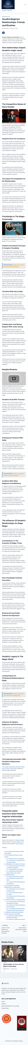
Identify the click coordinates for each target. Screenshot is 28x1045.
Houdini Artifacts (16, 842)
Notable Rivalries (9, 874)
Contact (4, 1003)
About (3, 1001)
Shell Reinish (6, 28)
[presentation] (14, 953)
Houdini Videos (19, 843)
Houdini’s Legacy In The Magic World (14, 899)
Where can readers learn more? (16, 919)
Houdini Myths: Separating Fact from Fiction (20, 928)
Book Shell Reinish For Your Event (10, 1006)
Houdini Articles (6, 16)
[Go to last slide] (4, 958)
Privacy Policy (5, 1008)
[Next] (24, 958)
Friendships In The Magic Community (14, 864)
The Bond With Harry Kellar (15, 869)
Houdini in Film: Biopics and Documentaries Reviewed (6, 929)
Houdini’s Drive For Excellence (15, 858)
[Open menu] (25, 5)
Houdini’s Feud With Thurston (15, 876)
